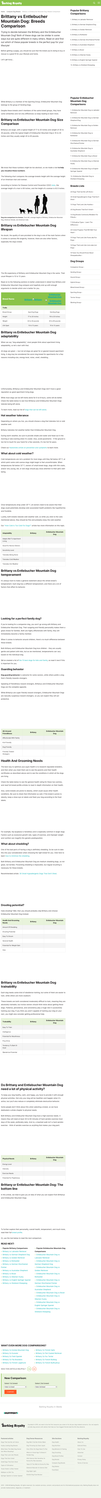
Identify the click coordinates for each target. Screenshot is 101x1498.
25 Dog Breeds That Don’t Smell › (82, 209)
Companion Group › (77, 267)
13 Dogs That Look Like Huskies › (82, 204)
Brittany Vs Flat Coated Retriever (49, 1353)
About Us (80, 1442)
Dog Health (55, 1442)
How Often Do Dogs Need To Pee (37, 1449)
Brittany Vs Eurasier (10, 1353)
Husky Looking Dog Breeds (9, 1445)
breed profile (17, 1232)
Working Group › (76, 302)
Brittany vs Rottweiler (11, 1261)
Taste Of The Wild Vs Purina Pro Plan (38, 1464)
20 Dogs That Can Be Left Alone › (82, 192)
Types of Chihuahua (7, 1465)
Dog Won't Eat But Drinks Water (36, 1442)
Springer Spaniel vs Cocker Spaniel (11, 1475)
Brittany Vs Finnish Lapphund (14, 1363)
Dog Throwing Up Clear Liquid (36, 1445)
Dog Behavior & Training (59, 1449)
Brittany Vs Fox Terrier (44, 1356)
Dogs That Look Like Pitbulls (9, 1455)
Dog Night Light (31, 1471)
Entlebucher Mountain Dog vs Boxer (50, 1293)
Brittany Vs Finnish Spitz (45, 1350)
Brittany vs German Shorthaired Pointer (86, 40)
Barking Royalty (11, 3)
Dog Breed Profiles (58, 1456)
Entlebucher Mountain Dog (54, 295)
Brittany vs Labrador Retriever (14, 1251)
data (53, 185)
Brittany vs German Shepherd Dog (16, 1255)
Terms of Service (83, 1463)
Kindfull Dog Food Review (34, 1474)
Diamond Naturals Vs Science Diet (37, 1467)
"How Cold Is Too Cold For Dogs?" (17, 526)
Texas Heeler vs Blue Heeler (9, 1469)
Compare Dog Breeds (58, 1463)
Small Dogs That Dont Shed (9, 1462)
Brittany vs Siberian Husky (13, 1277)
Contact (80, 1456)
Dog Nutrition (56, 1445)
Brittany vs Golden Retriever (14, 1258)
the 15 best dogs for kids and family (33, 660)
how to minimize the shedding (17, 856)
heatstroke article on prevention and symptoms (28, 448)
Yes (29, 1369)
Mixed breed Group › (77, 287)
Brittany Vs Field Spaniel (12, 1356)
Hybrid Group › (75, 282)
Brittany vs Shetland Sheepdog (15, 1283)
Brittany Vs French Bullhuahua (48, 1363)
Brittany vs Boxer (9, 1274)
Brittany (28, 299)
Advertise (80, 1452)
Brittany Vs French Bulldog (46, 1360)
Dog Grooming (56, 1452)
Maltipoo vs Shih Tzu (7, 1472)
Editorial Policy (82, 1445)
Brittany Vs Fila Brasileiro (12, 1360)
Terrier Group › (75, 297)
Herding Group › (76, 272)
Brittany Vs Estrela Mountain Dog (16, 1350)
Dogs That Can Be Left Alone (10, 1442)
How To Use (81, 1449)
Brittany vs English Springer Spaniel (17, 1280)
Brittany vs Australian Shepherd (15, 1270)
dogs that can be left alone (35, 410)
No (34, 1369)
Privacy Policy (82, 1459)
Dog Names (55, 1466)
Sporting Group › (76, 292)
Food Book (55, 1470)
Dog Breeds (55, 1459)
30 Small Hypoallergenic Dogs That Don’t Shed (38, 874)
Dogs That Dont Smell (7, 1458)
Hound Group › (75, 277)
